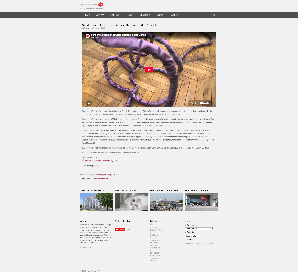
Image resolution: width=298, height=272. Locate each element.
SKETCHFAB (155, 258)
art (90, 175)
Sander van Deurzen (99, 179)
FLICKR (153, 238)
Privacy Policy (85, 247)
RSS (151, 225)
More (159, 15)
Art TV (100, 15)
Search (214, 15)
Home (87, 15)
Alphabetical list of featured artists (199, 243)
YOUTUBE (154, 227)
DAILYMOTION (156, 230)
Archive (114, 15)
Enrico (86, 28)
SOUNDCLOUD (156, 253)
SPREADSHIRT (155, 240)
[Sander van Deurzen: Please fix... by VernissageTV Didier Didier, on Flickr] (100, 161)
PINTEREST (154, 243)
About (174, 15)
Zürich (118, 175)
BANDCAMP (155, 256)
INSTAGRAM (155, 248)
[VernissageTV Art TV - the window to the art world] (92, 6)
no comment (97, 175)
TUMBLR (153, 245)
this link (109, 153)
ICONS (152, 250)
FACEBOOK (154, 235)
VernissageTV (109, 175)
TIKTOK (153, 261)
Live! (130, 15)
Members (144, 15)
